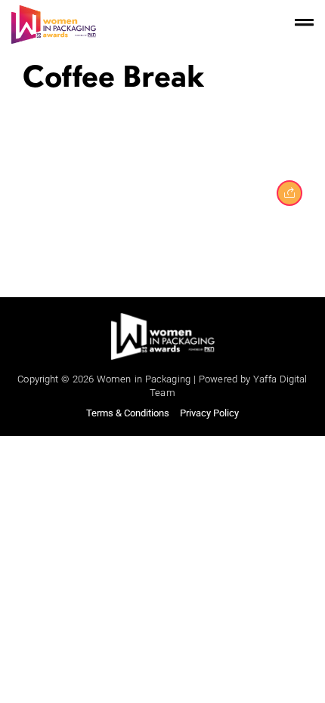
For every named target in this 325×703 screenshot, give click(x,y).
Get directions (162, 593)
